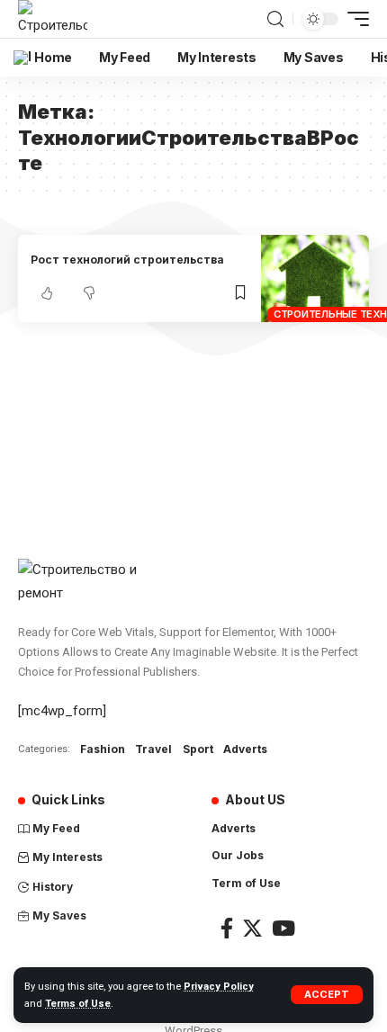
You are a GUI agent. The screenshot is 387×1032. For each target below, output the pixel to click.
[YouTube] (283, 928)
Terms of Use (78, 1004)
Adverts (245, 749)
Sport (198, 749)
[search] (275, 19)
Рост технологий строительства (127, 259)
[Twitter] (252, 928)
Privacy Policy (219, 986)
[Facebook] (227, 928)
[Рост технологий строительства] (315, 278)
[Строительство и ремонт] (52, 19)
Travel (153, 749)
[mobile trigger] (353, 19)
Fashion (102, 749)
